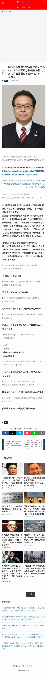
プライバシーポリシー (28, 666)
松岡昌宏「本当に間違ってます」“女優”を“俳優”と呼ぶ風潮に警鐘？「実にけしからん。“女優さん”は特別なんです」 (23, 646)
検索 (30, 594)
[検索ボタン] (44, 2)
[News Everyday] (23, 2)
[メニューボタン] (2, 2)
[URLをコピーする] (41, 433)
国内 (5, 80)
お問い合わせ (16, 666)
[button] (5, 433)
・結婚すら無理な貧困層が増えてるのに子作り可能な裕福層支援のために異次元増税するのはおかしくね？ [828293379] (24, 183)
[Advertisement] (23, 36)
